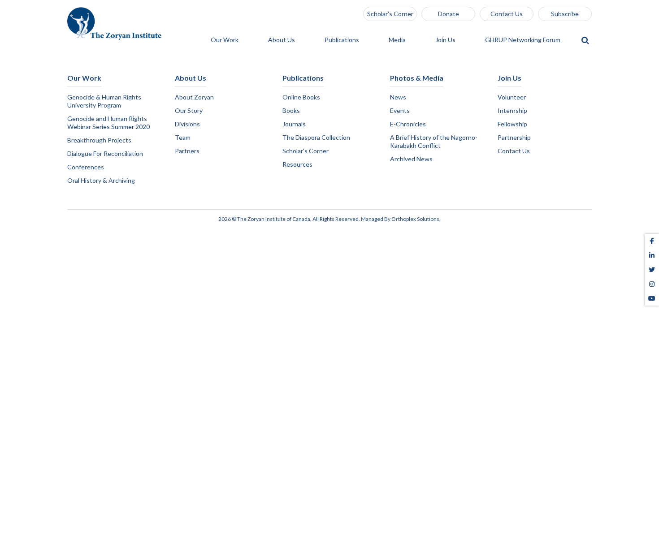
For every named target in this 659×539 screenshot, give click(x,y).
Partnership (514, 137)
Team (183, 137)
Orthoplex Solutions (415, 219)
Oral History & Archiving (101, 180)
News (398, 97)
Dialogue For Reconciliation (105, 153)
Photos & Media (416, 77)
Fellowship (512, 124)
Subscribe (565, 13)
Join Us (446, 40)
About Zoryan (194, 97)
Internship (512, 110)
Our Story (189, 110)
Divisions (187, 124)
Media (398, 40)
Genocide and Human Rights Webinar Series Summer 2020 (108, 122)
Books (291, 110)
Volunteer (512, 97)
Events (400, 110)
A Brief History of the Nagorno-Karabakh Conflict (433, 141)
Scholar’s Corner (390, 13)
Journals (294, 124)
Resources (297, 164)
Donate (448, 13)
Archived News (411, 159)
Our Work (225, 40)
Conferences (85, 167)
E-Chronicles (408, 124)
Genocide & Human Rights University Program (104, 101)
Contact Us (506, 13)
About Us (282, 40)
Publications (342, 40)
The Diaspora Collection (316, 137)
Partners (187, 151)
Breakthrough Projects (99, 140)
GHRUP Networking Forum (523, 40)
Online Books (301, 97)
